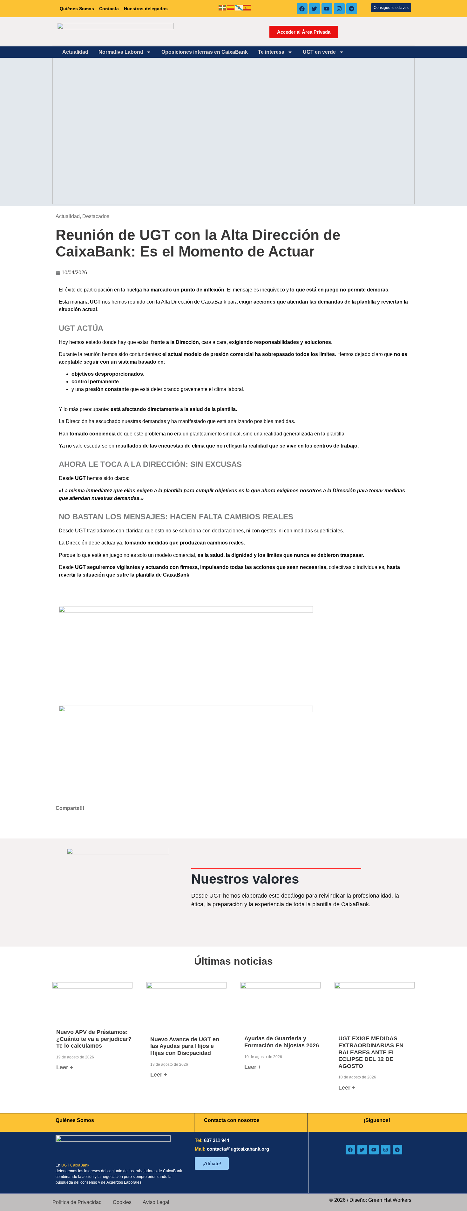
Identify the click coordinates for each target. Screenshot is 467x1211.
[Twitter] (314, 8)
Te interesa (271, 52)
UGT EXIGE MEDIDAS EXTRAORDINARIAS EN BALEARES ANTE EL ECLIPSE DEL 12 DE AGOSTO (370, 1052)
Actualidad (75, 52)
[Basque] (223, 7)
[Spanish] (247, 7)
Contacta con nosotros (232, 1120)
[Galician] (239, 7)
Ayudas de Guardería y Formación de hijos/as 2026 (281, 1042)
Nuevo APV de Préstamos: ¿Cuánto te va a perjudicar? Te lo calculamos (94, 1039)
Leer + (64, 1067)
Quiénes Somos (77, 8)
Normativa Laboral (120, 52)
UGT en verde (319, 52)
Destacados (95, 216)
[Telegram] (351, 8)
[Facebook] (302, 8)
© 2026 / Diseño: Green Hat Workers (370, 1200)
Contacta (109, 8)
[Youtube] (326, 8)
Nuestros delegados (146, 8)
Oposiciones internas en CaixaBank (204, 52)
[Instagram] (339, 8)
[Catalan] (231, 7)
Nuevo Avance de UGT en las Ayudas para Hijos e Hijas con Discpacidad (184, 1046)
